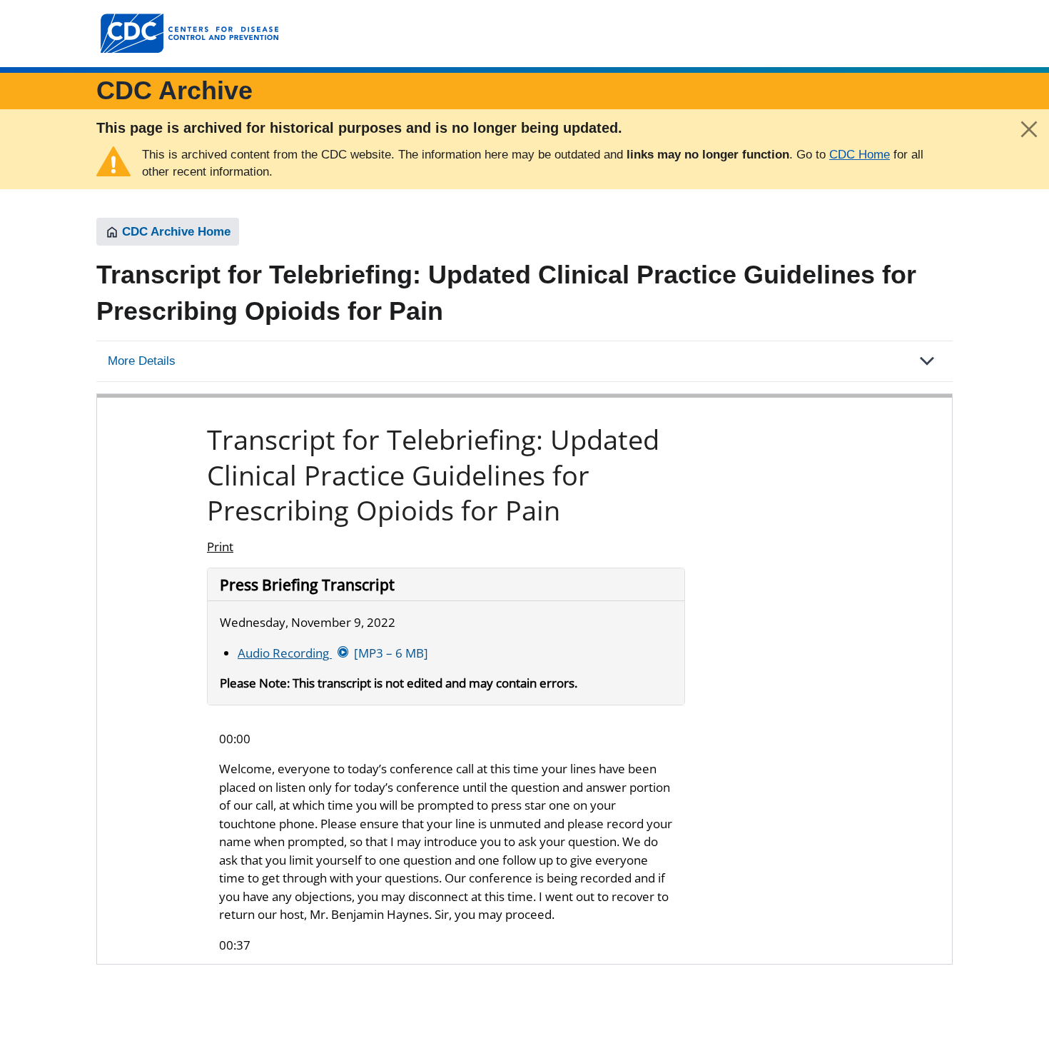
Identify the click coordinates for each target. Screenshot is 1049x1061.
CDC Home (859, 154)
